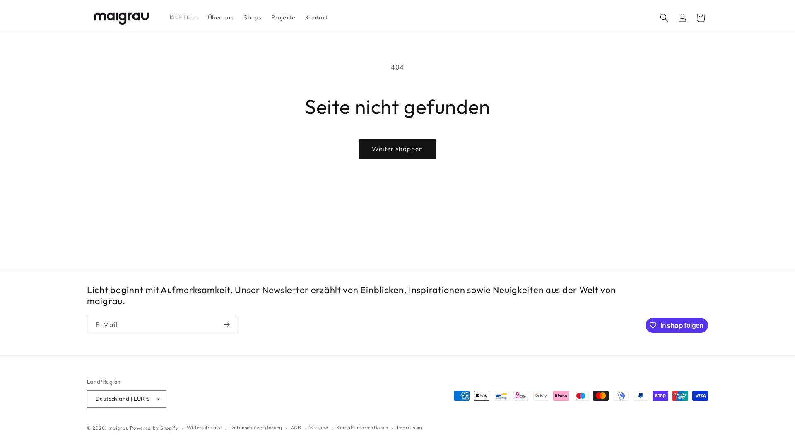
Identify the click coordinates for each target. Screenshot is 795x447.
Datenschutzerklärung (256, 427)
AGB (296, 427)
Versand (319, 427)
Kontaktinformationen (362, 427)
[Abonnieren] (226, 324)
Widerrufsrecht (204, 427)
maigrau (118, 428)
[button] (664, 18)
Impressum (409, 427)
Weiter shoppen (397, 149)
